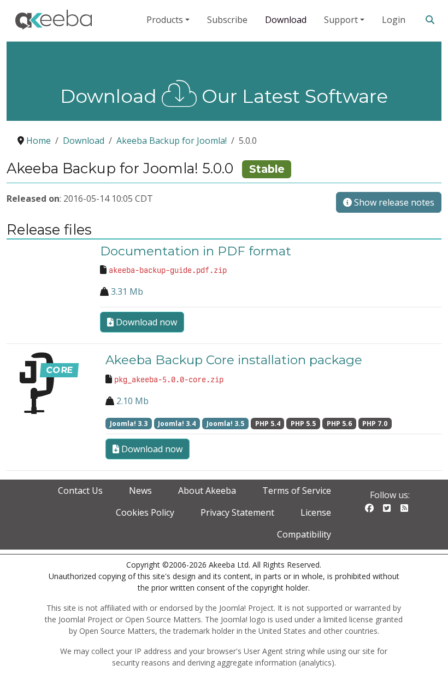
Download (285, 20)
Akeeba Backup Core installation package (233, 359)
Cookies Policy (145, 512)
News (140, 491)
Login (393, 20)
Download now (145, 322)
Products (164, 20)
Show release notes (393, 202)
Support (341, 20)
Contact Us (80, 491)
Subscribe (227, 20)
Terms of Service (296, 491)
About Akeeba (207, 491)
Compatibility (304, 534)
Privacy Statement (237, 512)
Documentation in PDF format (195, 251)
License (315, 512)
